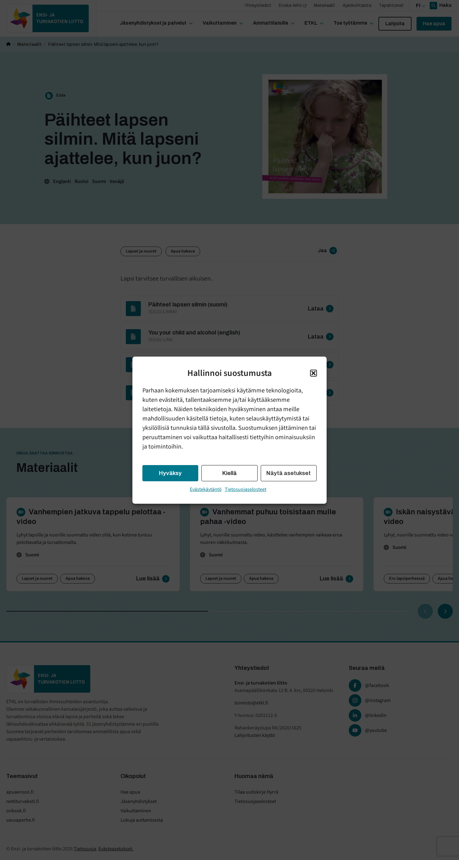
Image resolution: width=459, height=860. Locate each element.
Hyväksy (170, 473)
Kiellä (229, 473)
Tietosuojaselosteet (245, 489)
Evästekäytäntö (206, 489)
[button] (313, 373)
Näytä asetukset (288, 473)
